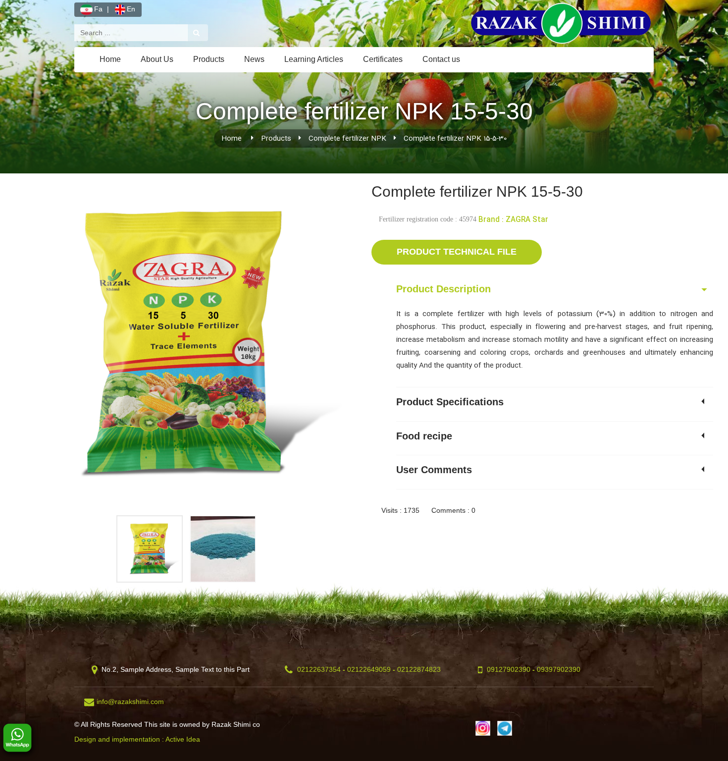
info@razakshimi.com (130, 702)
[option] (186, 344)
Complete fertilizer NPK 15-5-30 (455, 139)
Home (110, 59)
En (131, 9)
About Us (157, 59)
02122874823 (419, 669)
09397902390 (558, 669)
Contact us (441, 59)
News (254, 59)
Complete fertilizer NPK (347, 139)
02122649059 (369, 669)
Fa (98, 9)
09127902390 (508, 669)
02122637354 (319, 669)
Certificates (383, 59)
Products (208, 59)
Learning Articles (313, 59)
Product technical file (457, 252)
